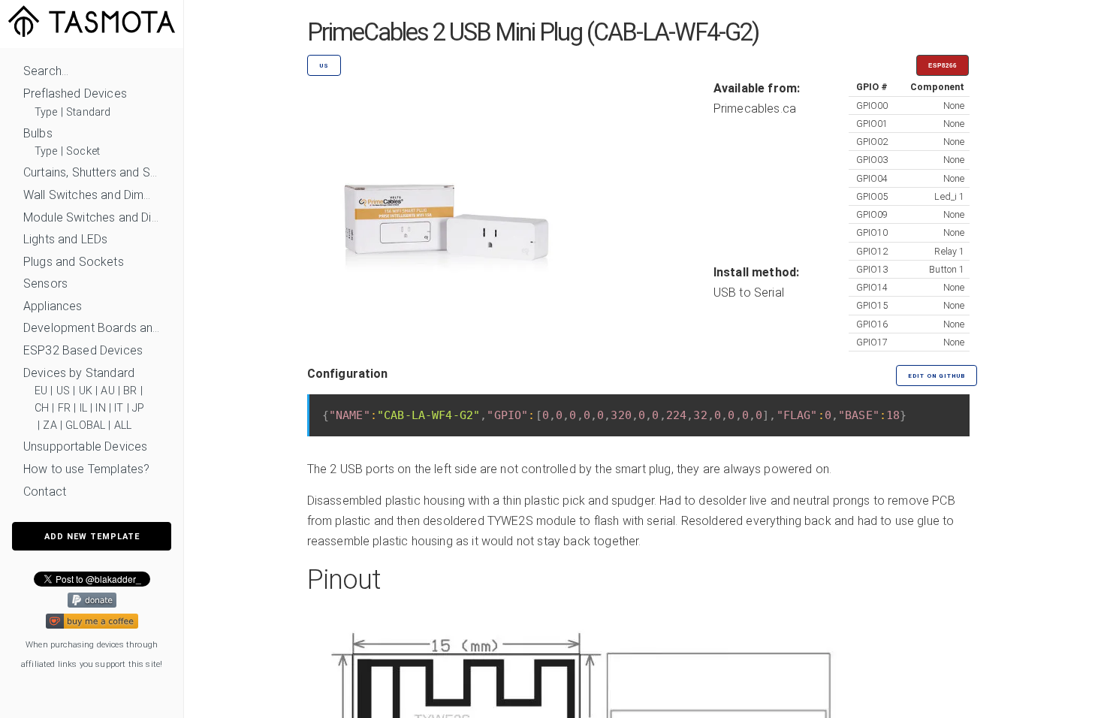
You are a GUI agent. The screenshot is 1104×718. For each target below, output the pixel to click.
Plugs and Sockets (73, 262)
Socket (83, 151)
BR (130, 391)
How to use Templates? (86, 469)
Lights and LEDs (65, 239)
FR (64, 408)
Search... (45, 71)
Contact (44, 491)
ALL (122, 425)
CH (42, 408)
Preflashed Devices (75, 93)
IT (118, 408)
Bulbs (38, 133)
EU (41, 391)
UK (85, 391)
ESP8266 (942, 65)
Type (46, 112)
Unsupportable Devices (85, 446)
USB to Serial (748, 292)
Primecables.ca (754, 108)
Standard (88, 112)
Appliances (53, 306)
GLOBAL (85, 425)
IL (83, 408)
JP (138, 408)
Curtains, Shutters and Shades (91, 172)
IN (100, 408)
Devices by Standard (78, 373)
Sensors (45, 283)
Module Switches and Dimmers (91, 217)
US (63, 391)
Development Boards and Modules (91, 328)
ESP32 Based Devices (83, 350)
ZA (49, 425)
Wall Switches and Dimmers (91, 195)
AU (107, 391)
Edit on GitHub (936, 376)
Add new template (92, 537)
